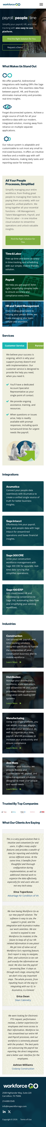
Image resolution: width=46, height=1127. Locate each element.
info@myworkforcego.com (14, 1106)
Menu (41, 4)
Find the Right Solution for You (21, 38)
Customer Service (14, 345)
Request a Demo (15, 47)
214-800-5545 (8, 1101)
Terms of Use (26, 1119)
